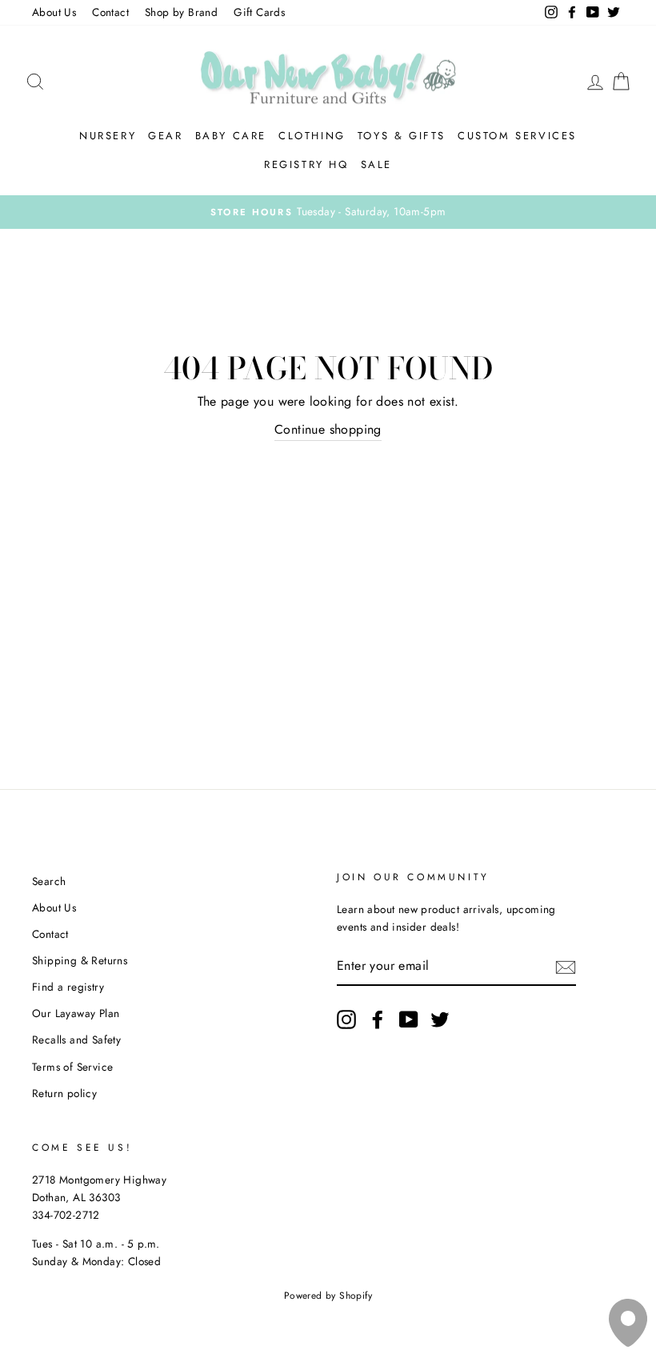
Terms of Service (72, 1067)
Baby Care (230, 135)
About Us (54, 12)
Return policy (64, 1093)
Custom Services (517, 135)
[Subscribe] (565, 966)
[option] (328, 212)
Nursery (107, 135)
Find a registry (68, 987)
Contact (110, 12)
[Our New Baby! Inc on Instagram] (346, 1019)
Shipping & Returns (79, 960)
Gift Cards (259, 12)
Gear (165, 135)
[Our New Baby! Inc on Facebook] (377, 1019)
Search (49, 881)
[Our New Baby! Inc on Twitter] (440, 1019)
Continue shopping (328, 429)
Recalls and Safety (76, 1040)
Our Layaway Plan (75, 1013)
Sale (376, 164)
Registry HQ (306, 164)
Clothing (312, 135)
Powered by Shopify (328, 1295)
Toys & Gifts (402, 135)
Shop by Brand (181, 12)
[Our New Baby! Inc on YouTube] (408, 1019)
